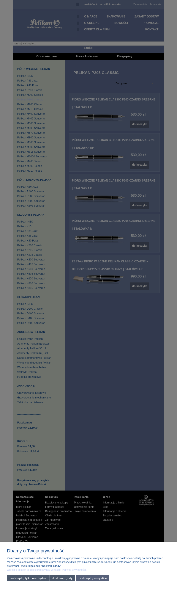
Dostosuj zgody (62, 578)
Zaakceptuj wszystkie (92, 578)
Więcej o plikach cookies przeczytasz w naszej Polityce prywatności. (47, 569)
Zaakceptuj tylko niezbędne (27, 578)
